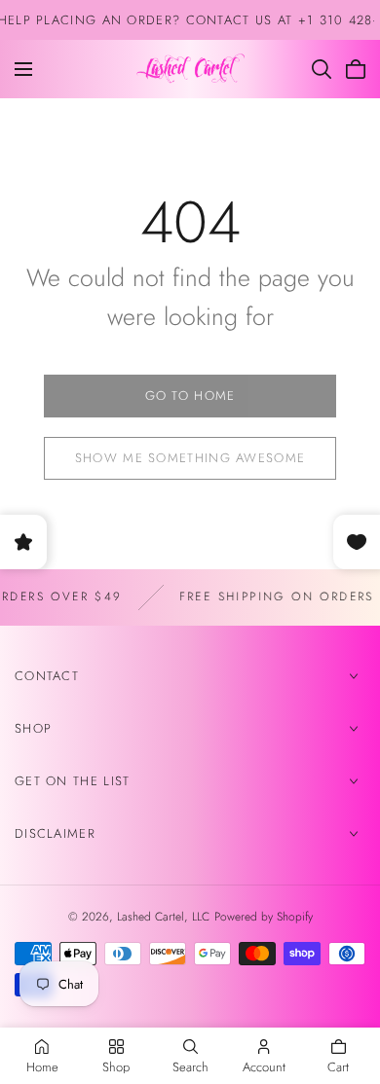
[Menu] (23, 69)
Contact (47, 676)
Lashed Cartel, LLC (163, 916)
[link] (190, 396)
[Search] (321, 69)
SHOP (33, 728)
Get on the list (73, 781)
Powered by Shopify (263, 916)
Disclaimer (55, 833)
